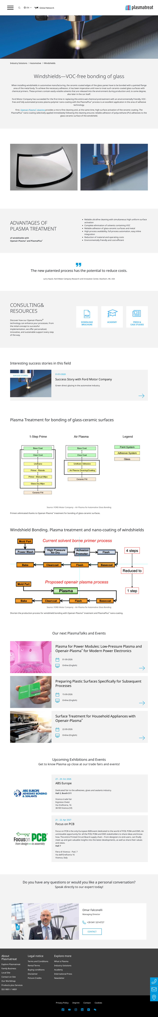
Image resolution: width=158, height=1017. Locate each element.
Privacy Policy (62, 1002)
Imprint (75, 1002)
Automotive (36, 63)
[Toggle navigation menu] (10, 7)
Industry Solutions (19, 63)
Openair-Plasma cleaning (32, 110)
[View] (142, 668)
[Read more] (141, 396)
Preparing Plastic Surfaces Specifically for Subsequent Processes (98, 683)
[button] (19, 7)
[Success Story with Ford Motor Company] (30, 383)
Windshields (49, 63)
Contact (92, 931)
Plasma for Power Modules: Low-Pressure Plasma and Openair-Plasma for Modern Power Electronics (98, 648)
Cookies (98, 1002)
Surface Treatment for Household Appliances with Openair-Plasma (95, 718)
